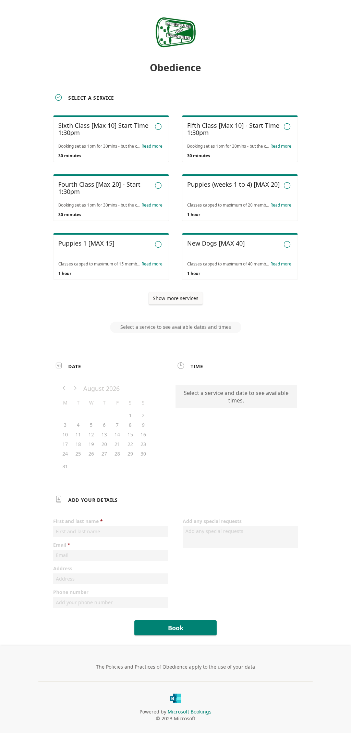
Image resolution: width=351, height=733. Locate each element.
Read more (152, 146)
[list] (175, 203)
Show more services (175, 298)
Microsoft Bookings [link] (189, 711)
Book (175, 628)
